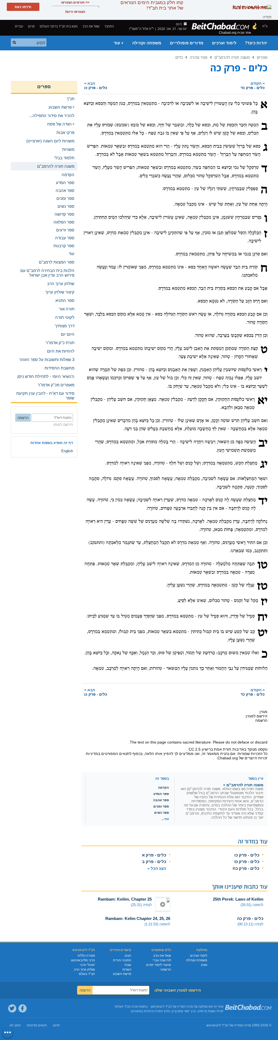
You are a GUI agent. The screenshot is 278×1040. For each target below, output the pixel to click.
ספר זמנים (161, 806)
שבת (128, 965)
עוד (71, 253)
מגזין (204, 965)
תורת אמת (222, 749)
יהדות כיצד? (256, 43)
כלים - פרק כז (246, 861)
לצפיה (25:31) (141, 905)
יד (262, 501)
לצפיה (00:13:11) (250, 924)
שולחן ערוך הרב (84, 969)
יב (262, 443)
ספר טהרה (198, 57)
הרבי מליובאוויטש (83, 960)
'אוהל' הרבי (87, 965)
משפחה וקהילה (146, 43)
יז (264, 602)
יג (263, 464)
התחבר (109, 26)
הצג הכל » (156, 868)
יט (262, 633)
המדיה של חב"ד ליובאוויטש (225, 1025)
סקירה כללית (86, 956)
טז (262, 586)
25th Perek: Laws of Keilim (238, 899)
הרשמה (165, 969)
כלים (179, 57)
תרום (31, 26)
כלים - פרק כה (250, 918)
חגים (128, 956)
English (67, 451)
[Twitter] (12, 1008)
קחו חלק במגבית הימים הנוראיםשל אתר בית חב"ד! (152, 5)
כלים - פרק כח (246, 868)
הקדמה (163, 788)
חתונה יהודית (122, 960)
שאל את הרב (91, 26)
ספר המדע (161, 794)
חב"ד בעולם (87, 974)
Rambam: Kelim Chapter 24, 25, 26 (137, 918)
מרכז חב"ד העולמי (126, 1006)
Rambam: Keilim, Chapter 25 (125, 899)
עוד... (165, 819)
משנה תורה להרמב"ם (232, 57)
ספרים (262, 57)
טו (262, 565)
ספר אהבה (161, 800)
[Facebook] (22, 1008)
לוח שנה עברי (162, 960)
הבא (95, 85)
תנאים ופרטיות (37, 1025)
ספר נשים (161, 813)
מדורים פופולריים (186, 43)
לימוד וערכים (224, 43)
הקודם (253, 85)
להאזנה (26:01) (252, 905)
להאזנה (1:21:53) (157, 924)
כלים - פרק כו (246, 855)
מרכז (248, 1025)
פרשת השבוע (122, 974)
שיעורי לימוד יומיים (158, 965)
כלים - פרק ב (154, 861)
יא (262, 401)
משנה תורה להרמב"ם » (243, 785)
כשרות (126, 969)
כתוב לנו (15, 1025)
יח (262, 617)
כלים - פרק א (154, 855)
